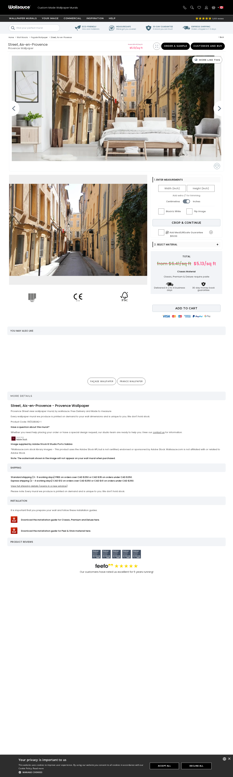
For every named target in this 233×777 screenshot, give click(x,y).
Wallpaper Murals (23, 18)
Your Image (50, 18)
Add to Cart (186, 308)
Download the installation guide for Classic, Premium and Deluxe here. (60, 519)
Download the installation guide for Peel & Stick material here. (56, 530)
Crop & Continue (186, 222)
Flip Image (200, 211)
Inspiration (95, 18)
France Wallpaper (131, 381)
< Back (221, 37)
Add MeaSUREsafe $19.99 (186, 233)
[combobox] (224, 759)
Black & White (173, 211)
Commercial (72, 18)
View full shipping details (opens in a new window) (39, 486)
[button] (82, 772)
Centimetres (173, 201)
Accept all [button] (164, 765)
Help (112, 18)
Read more (38, 768)
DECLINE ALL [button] (196, 765)
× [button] (229, 759)
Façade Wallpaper (101, 381)
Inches (196, 201)
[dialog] (116, 766)
